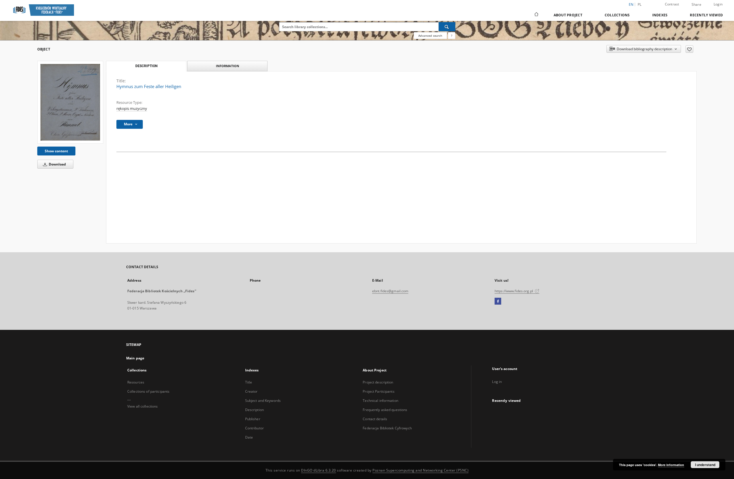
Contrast (672, 4)
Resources (135, 382)
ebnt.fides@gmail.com (390, 291)
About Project (568, 15)
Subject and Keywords (263, 400)
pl (640, 4)
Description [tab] (146, 66)
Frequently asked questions (385, 409)
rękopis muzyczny (131, 108)
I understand (705, 464)
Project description (378, 382)
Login (718, 4)
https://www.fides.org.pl (514, 291)
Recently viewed (706, 15)
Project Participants (378, 391)
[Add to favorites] (689, 49)
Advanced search (430, 36)
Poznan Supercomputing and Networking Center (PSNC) (420, 470)
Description (254, 409)
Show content (56, 151)
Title (248, 382)
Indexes (660, 15)
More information (671, 465)
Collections (617, 15)
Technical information (380, 400)
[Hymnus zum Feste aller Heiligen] (70, 102)
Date (249, 437)
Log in (497, 381)
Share (696, 4)
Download (57, 164)
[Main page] (536, 15)
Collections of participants (148, 391)
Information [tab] (227, 66)
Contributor (254, 428)
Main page (135, 358)
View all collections (142, 406)
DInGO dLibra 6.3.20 (318, 470)
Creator (251, 391)
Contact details (375, 418)
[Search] (447, 26)
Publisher (252, 418)
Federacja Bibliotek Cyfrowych (387, 428)
